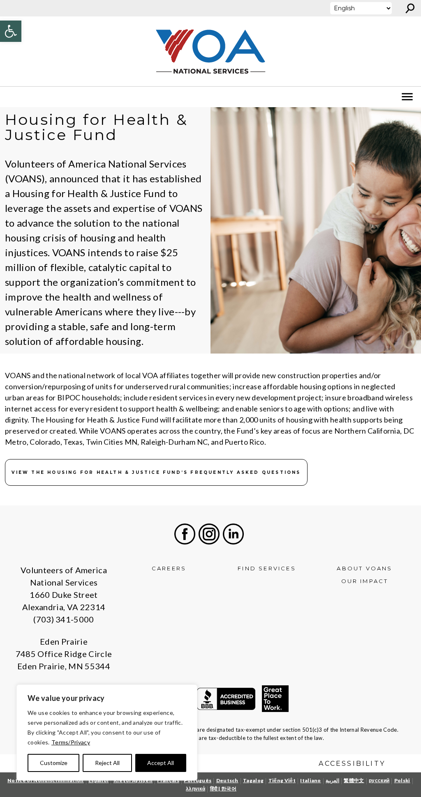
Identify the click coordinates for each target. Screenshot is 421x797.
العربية (332, 780)
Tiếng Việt (282, 780)
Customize (53, 762)
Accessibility (352, 763)
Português (197, 780)
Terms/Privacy (70, 742)
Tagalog (253, 780)
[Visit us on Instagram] (209, 534)
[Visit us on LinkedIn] (233, 534)
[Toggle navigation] (11, 97)
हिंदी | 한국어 (223, 789)
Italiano (310, 780)
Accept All (160, 762)
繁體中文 (354, 780)
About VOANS (364, 568)
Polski (402, 780)
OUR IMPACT (365, 581)
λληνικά (195, 789)
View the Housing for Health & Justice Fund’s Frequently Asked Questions (156, 472)
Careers (169, 568)
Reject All (107, 762)
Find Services (267, 568)
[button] (10, 31)
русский (379, 780)
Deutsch (227, 780)
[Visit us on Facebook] (184, 534)
